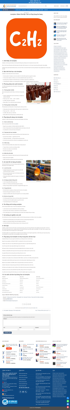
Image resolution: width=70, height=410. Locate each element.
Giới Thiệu (40, 9)
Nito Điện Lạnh (60, 391)
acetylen (16, 123)
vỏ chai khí (61, 394)
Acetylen (55, 46)
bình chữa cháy (56, 51)
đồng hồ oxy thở (59, 396)
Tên (4, 327)
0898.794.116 (10, 390)
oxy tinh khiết (65, 64)
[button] (56, 6)
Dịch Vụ (55, 79)
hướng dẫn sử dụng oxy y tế (63, 56)
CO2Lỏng (64, 51)
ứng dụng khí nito (56, 71)
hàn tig (66, 54)
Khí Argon (55, 81)
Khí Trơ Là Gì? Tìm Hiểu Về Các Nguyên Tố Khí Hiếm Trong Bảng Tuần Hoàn (43, 402)
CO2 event (54, 383)
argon (57, 373)
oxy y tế (55, 66)
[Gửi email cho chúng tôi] (23, 392)
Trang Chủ (18, 9)
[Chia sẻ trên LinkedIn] (30, 304)
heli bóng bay (59, 54)
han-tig (61, 386)
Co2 (60, 381)
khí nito (60, 59)
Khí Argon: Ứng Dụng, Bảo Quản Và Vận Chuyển (61, 35)
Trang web (37, 327)
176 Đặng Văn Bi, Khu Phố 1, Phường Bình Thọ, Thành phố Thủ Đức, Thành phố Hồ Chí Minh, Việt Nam (24, 297)
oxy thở (65, 393)
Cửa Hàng (24, 9)
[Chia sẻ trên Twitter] (24, 304)
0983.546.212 (9, 298)
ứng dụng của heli (62, 69)
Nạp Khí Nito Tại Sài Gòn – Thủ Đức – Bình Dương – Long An (43, 390)
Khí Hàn (55, 85)
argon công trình (61, 373)
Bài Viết (29, 9)
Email (20, 327)
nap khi (63, 61)
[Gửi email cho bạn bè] (26, 304)
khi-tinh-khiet (65, 386)
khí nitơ (60, 388)
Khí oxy (63, 388)
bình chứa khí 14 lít (61, 376)
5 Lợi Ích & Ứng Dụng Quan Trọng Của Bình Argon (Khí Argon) (62, 31)
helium (63, 54)
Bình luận (5, 318)
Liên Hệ (46, 9)
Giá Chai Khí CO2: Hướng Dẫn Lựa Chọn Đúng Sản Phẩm (62, 23)
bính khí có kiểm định (56, 381)
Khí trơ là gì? (56, 61)
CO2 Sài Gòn (63, 383)
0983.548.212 (4, 391)
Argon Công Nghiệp (57, 49)
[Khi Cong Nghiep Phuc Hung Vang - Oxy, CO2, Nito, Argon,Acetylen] (9, 6)
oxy (58, 64)
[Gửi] (46, 6)
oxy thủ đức (54, 394)
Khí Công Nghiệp (57, 83)
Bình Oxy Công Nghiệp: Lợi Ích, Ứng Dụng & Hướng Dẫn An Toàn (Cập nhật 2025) (62, 27)
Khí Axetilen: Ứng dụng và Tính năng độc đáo (12, 310)
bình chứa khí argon (56, 378)
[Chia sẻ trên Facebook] (23, 304)
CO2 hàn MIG (59, 383)
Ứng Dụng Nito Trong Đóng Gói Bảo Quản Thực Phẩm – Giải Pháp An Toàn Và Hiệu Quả (43, 398)
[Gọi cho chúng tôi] (26, 392)
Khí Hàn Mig (56, 59)
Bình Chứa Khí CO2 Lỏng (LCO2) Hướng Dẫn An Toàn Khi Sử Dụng (62, 39)
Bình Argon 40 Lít (55, 376)
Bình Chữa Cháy (57, 77)
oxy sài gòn (61, 393)
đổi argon (64, 396)
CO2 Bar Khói (64, 381)
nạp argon (65, 391)
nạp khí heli (55, 64)
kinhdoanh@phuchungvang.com (12, 300)
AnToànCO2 (59, 46)
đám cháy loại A (56, 69)
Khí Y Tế (55, 89)
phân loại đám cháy (60, 66)
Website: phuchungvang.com (8, 397)
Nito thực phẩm (55, 391)
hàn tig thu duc (56, 56)
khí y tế (60, 61)
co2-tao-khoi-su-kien (56, 386)
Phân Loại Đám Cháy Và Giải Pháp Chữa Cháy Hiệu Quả (43, 394)
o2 (56, 393)
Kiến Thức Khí (56, 91)
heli (55, 54)
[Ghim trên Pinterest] (28, 304)
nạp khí (54, 393)
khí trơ (62, 59)
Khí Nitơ (55, 87)
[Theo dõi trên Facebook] (20, 392)
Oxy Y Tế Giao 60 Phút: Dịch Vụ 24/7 (42, 310)
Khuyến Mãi (34, 9)
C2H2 (61, 51)
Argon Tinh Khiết (63, 49)
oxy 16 (61, 64)
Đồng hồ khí (54, 396)
